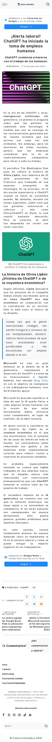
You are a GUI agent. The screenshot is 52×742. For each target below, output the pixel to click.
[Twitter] (34, 597)
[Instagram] (14, 715)
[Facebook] (27, 597)
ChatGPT (24, 587)
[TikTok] (25, 715)
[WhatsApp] (41, 597)
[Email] (41, 604)
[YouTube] (19, 715)
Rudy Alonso (12, 66)
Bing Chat (41, 380)
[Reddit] (27, 604)
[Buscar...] (48, 4)
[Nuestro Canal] (30, 715)
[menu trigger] (5, 4)
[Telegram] (34, 604)
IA (34, 587)
